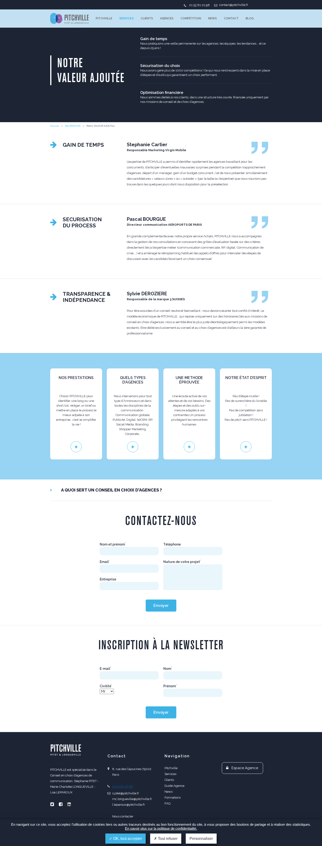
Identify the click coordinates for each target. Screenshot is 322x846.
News (212, 18)
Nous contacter (122, 816)
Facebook (60, 804)
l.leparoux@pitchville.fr (128, 804)
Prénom (170, 686)
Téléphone (172, 544)
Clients (147, 18)
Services (126, 18)
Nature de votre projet (182, 562)
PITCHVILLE (69, 18)
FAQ (167, 803)
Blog (250, 18)
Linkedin (69, 804)
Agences (166, 18)
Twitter (52, 804)
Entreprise (108, 579)
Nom (167, 669)
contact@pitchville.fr (233, 5)
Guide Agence (174, 786)
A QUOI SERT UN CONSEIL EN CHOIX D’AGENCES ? (111, 490)
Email (105, 562)
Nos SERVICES (72, 126)
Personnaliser (201, 839)
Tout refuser (167, 839)
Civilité (106, 686)
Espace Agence (244, 768)
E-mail (105, 669)
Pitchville (104, 18)
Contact (231, 18)
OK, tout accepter (127, 839)
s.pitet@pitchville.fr (125, 793)
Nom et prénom (113, 544)
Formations (173, 797)
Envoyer (161, 605)
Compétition (191, 18)
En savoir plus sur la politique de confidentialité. (161, 828)
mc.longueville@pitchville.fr (132, 799)
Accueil (54, 126)
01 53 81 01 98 (199, 5)
